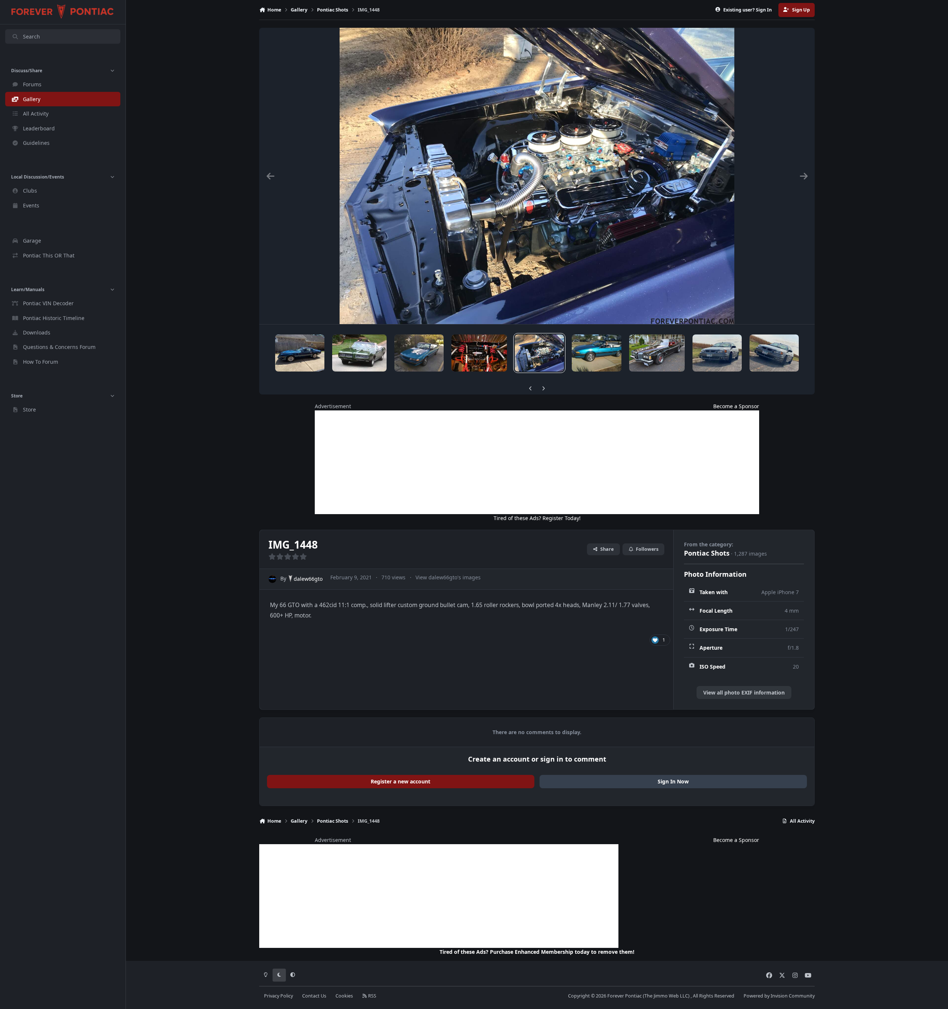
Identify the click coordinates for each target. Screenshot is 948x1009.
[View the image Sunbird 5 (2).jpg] (419, 353)
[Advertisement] (537, 462)
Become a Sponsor (736, 406)
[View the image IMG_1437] (299, 353)
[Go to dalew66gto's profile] (272, 579)
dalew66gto (308, 578)
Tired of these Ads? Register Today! (537, 518)
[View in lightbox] (537, 176)
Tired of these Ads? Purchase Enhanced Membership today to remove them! (537, 951)
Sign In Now (673, 781)
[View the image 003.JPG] (657, 353)
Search (31, 36)
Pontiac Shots (707, 553)
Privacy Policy (278, 996)
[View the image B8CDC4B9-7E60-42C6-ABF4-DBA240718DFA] (717, 353)
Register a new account (400, 781)
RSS (371, 996)
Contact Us (314, 996)
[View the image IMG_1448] (539, 353)
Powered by (779, 996)
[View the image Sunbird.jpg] (596, 353)
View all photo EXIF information (744, 692)
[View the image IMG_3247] (359, 353)
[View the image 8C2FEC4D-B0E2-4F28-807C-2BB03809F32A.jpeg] (774, 353)
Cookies (344, 996)
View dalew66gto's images (448, 577)
